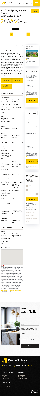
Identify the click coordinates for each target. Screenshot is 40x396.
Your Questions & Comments (31, 133)
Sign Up (23, 366)
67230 (20, 290)
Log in (17, 366)
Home (2, 290)
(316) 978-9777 (28, 3)
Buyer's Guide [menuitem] (21, 375)
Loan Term (29, 179)
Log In (3, 386)
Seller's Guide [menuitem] (21, 376)
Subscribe (32, 100)
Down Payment (29, 188)
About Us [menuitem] (20, 380)
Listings (5, 290)
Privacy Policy (28, 95)
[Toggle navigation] (36, 3)
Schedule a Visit (35, 112)
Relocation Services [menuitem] (23, 378)
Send (29, 345)
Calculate (32, 199)
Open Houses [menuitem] (5, 376)
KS (8, 290)
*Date (27, 124)
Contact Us (29, 112)
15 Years (30, 181)
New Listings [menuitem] (4, 375)
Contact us (4, 385)
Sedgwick (12, 290)
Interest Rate (29, 192)
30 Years (30, 180)
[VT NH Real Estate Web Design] (34, 392)
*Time (27, 129)
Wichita (16, 290)
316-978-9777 (31, 60)
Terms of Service (35, 166)
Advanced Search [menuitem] (6, 378)
